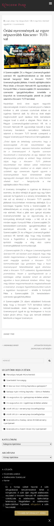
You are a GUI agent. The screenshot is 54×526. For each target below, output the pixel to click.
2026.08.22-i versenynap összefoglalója (26, 414)
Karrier (7, 480)
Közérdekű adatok (12, 474)
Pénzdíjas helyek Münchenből (21, 375)
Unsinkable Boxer (10, 345)
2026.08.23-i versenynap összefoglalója (26, 409)
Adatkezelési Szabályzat (14, 477)
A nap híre (37, 21)
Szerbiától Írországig (16, 380)
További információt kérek (31, 513)
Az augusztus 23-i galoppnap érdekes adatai (28, 397)
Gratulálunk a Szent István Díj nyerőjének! (27, 429)
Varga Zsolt (23, 21)
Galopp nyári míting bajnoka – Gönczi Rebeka (28, 392)
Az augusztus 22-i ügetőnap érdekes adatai (27, 403)
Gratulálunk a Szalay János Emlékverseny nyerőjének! (25, 421)
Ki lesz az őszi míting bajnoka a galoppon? (27, 386)
